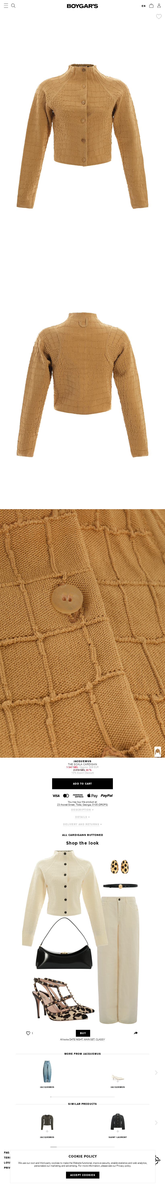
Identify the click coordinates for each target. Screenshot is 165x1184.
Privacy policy (124, 1165)
